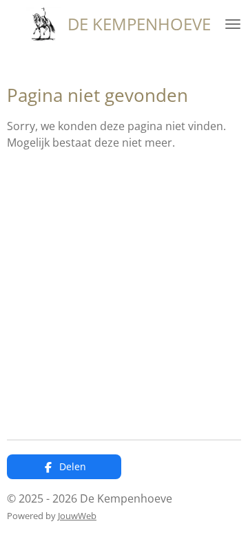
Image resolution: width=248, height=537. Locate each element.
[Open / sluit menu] (233, 24)
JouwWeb (77, 515)
